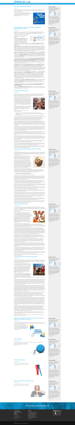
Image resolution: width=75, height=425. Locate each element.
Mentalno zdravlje (27, 3)
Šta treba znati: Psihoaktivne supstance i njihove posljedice (27, 148)
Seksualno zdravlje (35, 3)
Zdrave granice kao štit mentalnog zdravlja (23, 380)
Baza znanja (21, 3)
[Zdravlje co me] (22, 2)
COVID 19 (41, 3)
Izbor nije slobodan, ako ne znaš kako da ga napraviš (25, 256)
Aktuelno (16, 3)
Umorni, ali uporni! (18, 339)
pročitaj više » (51, 24)
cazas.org (59, 1)
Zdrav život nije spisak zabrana (21, 203)
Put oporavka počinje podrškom (21, 90)
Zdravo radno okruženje (19, 359)
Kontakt (45, 3)
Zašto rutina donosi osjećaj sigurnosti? (22, 6)
